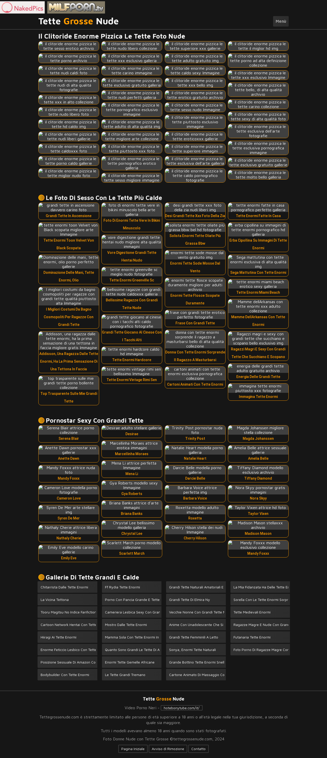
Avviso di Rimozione (168, 749)
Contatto (198, 749)
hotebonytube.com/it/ (182, 708)
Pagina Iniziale (133, 749)
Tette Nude (78, 21)
